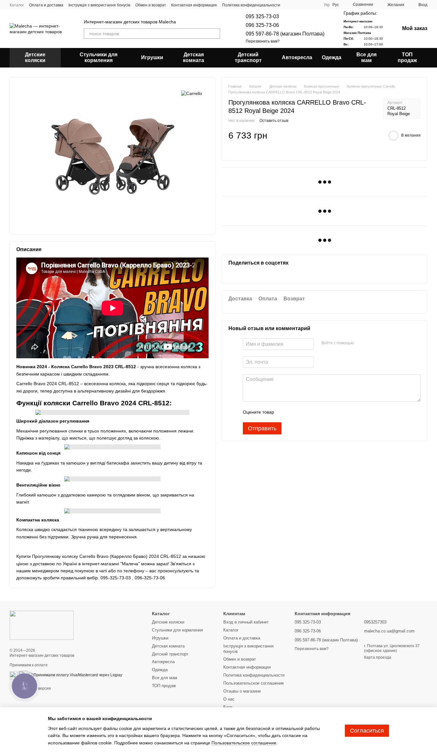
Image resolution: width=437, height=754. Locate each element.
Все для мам (366, 57)
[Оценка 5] (326, 412)
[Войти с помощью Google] (371, 343)
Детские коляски (35, 57)
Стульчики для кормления (98, 57)
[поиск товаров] (215, 33)
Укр (327, 5)
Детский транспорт (248, 57)
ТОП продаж (407, 57)
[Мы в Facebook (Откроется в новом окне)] (290, 4)
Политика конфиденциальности (251, 5)
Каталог (17, 5)
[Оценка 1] (285, 412)
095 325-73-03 (262, 16)
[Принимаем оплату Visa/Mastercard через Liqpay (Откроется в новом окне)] (75, 675)
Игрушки (152, 57)
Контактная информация (194, 5)
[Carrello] (191, 93)
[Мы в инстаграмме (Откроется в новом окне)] (305, 4)
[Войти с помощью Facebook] (361, 343)
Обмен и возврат (150, 5)
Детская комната (193, 57)
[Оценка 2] (295, 412)
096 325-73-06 (262, 25)
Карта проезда (377, 657)
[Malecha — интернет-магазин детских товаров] (42, 625)
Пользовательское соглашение (253, 683)
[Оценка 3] (305, 412)
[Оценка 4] (315, 412)
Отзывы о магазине (242, 691)
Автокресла (297, 57)
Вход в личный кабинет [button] (246, 622)
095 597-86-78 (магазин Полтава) (285, 33)
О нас (228, 699)
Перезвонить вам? (263, 41)
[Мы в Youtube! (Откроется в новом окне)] (298, 4)
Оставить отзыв (273, 120)
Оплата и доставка (46, 5)
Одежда (331, 57)
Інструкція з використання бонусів (99, 5)
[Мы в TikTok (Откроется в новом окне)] (313, 4)
